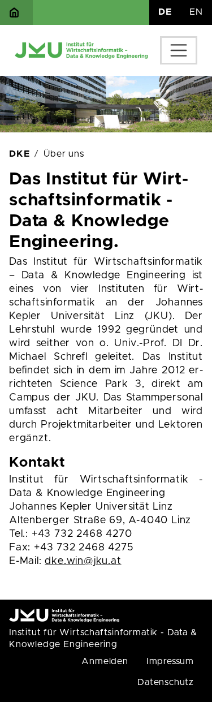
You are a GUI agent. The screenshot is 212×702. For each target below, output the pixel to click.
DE (165, 11)
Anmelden (104, 661)
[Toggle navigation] (178, 50)
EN (196, 11)
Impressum (170, 661)
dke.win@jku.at (83, 561)
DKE (19, 153)
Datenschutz (165, 682)
